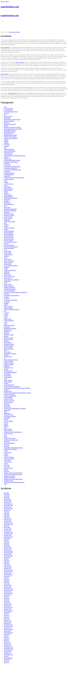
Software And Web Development (13, 432)
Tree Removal (8, 462)
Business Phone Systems (10, 138)
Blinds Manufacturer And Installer (13, 129)
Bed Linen (6, 122)
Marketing (6, 331)
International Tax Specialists (11, 295)
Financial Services (8, 237)
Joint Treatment (8, 306)
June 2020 (6, 598)
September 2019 (8, 610)
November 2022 (8, 552)
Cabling (6, 141)
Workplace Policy (8, 480)
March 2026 (7, 499)
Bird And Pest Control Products (12, 127)
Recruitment (7, 407)
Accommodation (8, 108)
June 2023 (6, 541)
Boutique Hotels (8, 133)
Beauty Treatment (9, 121)
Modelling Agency (8, 345)
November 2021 (8, 571)
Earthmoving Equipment (10, 209)
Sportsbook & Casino (9, 438)
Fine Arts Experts (8, 240)
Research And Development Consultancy (15, 408)
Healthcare (7, 272)
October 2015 (7, 653)
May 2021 (6, 581)
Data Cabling (7, 187)
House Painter (8, 284)
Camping (6, 143)
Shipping (6, 426)
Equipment (7, 220)
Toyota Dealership (9, 457)
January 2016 (7, 651)
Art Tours (6, 113)
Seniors (6, 424)
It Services (6, 298)
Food (5, 250)
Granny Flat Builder (9, 261)
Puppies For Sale (8, 399)
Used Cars (6, 465)
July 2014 (6, 661)
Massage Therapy (9, 334)
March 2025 (7, 518)
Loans (5, 322)
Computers (7, 163)
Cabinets (6, 140)
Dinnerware (7, 199)
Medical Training (8, 339)
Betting (6, 126)
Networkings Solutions (10, 353)
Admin (10, 32)
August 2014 (7, 659)
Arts (5, 115)
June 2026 (6, 494)
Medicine (6, 341)
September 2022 (8, 555)
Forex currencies (5, 47)
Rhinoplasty (7, 413)
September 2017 (8, 632)
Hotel (5, 283)
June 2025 (6, 513)
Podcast (6, 383)
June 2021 (6, 579)
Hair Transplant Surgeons (11, 265)
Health (5, 268)
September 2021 (8, 574)
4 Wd (5, 107)
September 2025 (8, 508)
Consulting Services (9, 173)
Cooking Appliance (9, 174)
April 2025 (6, 516)
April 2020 (6, 601)
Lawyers (6, 316)
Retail (5, 411)
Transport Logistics (9, 458)
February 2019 (8, 621)
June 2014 (6, 662)
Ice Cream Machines (9, 290)
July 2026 (6, 493)
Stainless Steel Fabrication (11, 440)
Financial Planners (9, 234)
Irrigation (6, 297)
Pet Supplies (7, 374)
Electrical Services (8, 213)
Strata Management (9, 443)
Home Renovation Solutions (11, 279)
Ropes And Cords (8, 415)
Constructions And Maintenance (12, 170)
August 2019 (7, 612)
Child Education (8, 154)
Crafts (5, 181)
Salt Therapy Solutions (10, 416)
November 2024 (8, 524)
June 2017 (6, 637)
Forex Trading (16, 32)
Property (6, 389)
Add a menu (7, 22)
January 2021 (7, 587)
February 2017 (8, 643)
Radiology (6, 404)
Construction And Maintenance (12, 166)
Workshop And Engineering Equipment (14, 482)
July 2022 (6, 559)
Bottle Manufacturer (9, 132)
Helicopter (6, 273)
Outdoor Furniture (9, 363)
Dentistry (6, 193)
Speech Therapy (8, 433)
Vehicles (6, 469)
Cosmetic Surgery (8, 179)
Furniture (6, 256)
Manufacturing (8, 330)
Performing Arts (8, 371)
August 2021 (7, 576)
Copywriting (7, 176)
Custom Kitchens (8, 184)
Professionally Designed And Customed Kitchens (17, 388)
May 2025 (6, 515)
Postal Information (9, 385)
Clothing (6, 157)
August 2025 (7, 510)
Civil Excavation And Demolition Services (15, 155)
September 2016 (8, 650)
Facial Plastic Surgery (9, 221)
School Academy (8, 421)
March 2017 (7, 642)
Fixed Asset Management (11, 246)
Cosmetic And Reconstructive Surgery (14, 177)
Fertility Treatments (9, 228)
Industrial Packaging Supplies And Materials (15, 292)
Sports (5, 437)
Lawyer (6, 314)
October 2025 (7, 507)
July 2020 (6, 596)
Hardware (6, 267)
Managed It (7, 327)
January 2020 (7, 606)
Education (6, 212)
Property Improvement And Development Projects (17, 393)
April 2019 (6, 618)
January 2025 (7, 521)
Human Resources (9, 286)
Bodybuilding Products (10, 130)
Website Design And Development (13, 473)
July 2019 (6, 614)
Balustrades (7, 118)
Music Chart (7, 352)
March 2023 (7, 546)
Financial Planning (9, 235)
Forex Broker (7, 251)
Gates (5, 257)
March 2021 (7, 584)
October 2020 (7, 592)
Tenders (6, 454)
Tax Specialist (7, 452)
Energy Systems (8, 217)
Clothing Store (8, 159)
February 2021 (8, 585)
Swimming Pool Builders (10, 449)
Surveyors (6, 446)
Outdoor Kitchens (8, 364)
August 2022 (7, 557)
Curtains (6, 182)
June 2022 (6, 560)
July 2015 (6, 656)
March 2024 (7, 527)
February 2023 (8, 548)
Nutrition (6, 355)
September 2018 (8, 629)
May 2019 (6, 617)
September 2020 (8, 593)
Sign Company (8, 429)
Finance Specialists (9, 231)
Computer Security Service (11, 162)
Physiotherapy (8, 377)
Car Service (7, 144)
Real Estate (7, 405)
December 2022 (8, 551)
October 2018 (7, 628)
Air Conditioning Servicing (10, 111)
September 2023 (8, 537)
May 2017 (6, 639)
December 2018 (8, 625)
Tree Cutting (7, 460)
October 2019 (7, 609)
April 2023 (6, 544)
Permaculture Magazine (10, 372)
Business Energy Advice (10, 137)
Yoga (5, 484)
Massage (6, 333)
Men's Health (7, 342)
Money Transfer (8, 347)
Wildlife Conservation (9, 477)
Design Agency (8, 195)
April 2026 (6, 497)
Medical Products (8, 338)
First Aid (6, 243)
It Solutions (7, 301)
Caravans (6, 146)
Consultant (7, 171)
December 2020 (8, 588)
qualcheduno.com (10, 6)
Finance (6, 229)
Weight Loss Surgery (9, 476)
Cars (5, 148)
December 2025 (8, 504)
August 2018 (7, 631)
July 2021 (6, 577)
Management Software (10, 328)
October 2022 (7, 554)
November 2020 (8, 590)
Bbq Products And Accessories (12, 119)
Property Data (8, 391)
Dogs (5, 206)
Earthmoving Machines (10, 210)
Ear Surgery (7, 207)
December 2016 (8, 647)
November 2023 (8, 533)
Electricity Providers (9, 215)
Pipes (5, 378)
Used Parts (7, 466)
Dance (5, 185)
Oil (4, 358)
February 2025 (8, 519)
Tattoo (6, 451)
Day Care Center (8, 188)
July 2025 (6, 511)
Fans (5, 223)
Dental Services (8, 190)
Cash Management (9, 149)
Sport (5, 435)
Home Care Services (9, 276)
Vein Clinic (6, 471)
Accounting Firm (8, 110)
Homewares (7, 281)
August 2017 (7, 634)
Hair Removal (7, 264)
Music (5, 350)
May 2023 (6, 543)
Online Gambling (8, 361)
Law (5, 311)
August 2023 (7, 538)
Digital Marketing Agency (10, 198)
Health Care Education (10, 270)
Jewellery (6, 303)
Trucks (6, 463)
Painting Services (8, 367)
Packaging (6, 366)
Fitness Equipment (9, 245)
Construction (7, 165)
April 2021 (6, 582)
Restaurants (7, 410)
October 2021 (7, 573)
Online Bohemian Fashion (11, 360)
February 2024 (8, 529)
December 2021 (8, 570)
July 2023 (6, 540)
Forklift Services (8, 254)
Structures (6, 444)
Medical (6, 336)
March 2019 (7, 620)
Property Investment (9, 394)
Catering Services (8, 152)
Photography (7, 375)
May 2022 (6, 562)
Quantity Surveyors (9, 400)
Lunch (5, 323)
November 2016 (8, 648)
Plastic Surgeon (8, 380)
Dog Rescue (7, 203)
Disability (6, 201)
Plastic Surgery (8, 382)
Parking (6, 369)
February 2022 (8, 566)
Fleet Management (9, 248)
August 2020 (7, 595)
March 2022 (7, 565)
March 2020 (7, 603)
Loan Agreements (9, 320)
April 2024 (6, 526)
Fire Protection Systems (10, 242)
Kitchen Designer (8, 308)
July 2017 (6, 636)
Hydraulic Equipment (9, 287)
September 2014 (8, 658)
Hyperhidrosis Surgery (10, 289)
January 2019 (7, 623)
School (6, 419)
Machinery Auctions (9, 325)
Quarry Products (8, 402)
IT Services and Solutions (10, 300)
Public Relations (8, 397)
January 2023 (7, 549)
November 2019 (8, 607)
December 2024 (8, 522)
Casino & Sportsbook (9, 151)
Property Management (10, 396)
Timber (6, 455)
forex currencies (19, 62)
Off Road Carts (8, 356)
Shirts (5, 427)
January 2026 (7, 502)
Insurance (6, 294)
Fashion (6, 226)
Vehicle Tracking (8, 468)
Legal (5, 317)
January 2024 (7, 530)
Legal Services (8, 319)
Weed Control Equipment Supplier (13, 474)
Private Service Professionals (11, 386)
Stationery (6, 441)
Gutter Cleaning (8, 262)
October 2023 (7, 535)
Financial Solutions (9, 239)
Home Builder (7, 275)
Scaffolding (7, 418)
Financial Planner (8, 232)
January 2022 (7, 568)
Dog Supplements (9, 204)
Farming (6, 224)
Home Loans (7, 278)
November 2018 (8, 626)
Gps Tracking (7, 259)
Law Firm (6, 312)
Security (6, 422)
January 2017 (7, 645)
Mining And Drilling (9, 344)
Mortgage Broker (8, 349)
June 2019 (6, 615)
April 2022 (6, 563)
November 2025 (8, 505)
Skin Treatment (8, 430)
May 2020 (6, 599)
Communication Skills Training (12, 160)
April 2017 (6, 640)
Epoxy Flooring (8, 218)
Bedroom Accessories (10, 124)
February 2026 (8, 500)
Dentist (6, 192)
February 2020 (8, 604)
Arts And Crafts (8, 116)
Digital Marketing (8, 196)
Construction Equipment (10, 168)
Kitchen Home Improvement (11, 309)
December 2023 (8, 532)
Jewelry (6, 305)
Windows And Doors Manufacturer (13, 479)
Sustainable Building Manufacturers (13, 448)
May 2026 (6, 496)
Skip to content (5, 1)
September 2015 (8, 654)
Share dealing (4, 74)
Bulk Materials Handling (10, 135)
